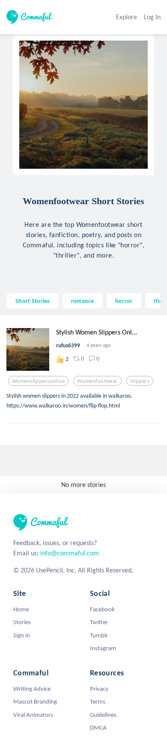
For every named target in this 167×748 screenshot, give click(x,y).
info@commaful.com (69, 553)
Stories (22, 622)
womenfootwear (97, 381)
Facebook (102, 609)
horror (124, 301)
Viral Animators (33, 715)
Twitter (99, 622)
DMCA (98, 727)
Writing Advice (32, 688)
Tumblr (99, 635)
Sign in (21, 635)
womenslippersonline (38, 381)
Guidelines (103, 715)
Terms (97, 701)
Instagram (103, 648)
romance (82, 301)
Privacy (99, 688)
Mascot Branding (35, 701)
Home (21, 609)
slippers (139, 381)
